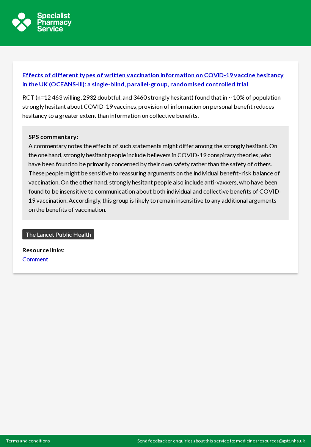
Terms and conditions (28, 441)
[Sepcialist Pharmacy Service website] (42, 29)
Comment (35, 259)
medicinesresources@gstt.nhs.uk (270, 441)
